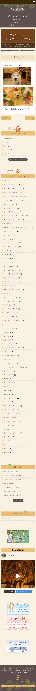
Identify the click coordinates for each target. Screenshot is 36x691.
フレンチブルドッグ (10, 355)
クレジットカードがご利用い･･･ (13, 491)
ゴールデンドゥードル (10, 243)
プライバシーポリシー (19, 25)
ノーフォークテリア (10, 312)
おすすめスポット (26, 670)
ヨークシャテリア (9, 425)
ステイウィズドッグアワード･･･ (13, 472)
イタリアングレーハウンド (11, 192)
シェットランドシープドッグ (12, 262)
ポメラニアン (8, 386)
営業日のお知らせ (9, 483)
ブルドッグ (7, 351)
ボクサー (6, 378)
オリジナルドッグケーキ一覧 (18, 159)
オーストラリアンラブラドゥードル (14, 215)
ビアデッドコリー (9, 340)
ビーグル (6, 336)
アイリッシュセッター (10, 184)
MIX (5, 181)
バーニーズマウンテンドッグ (12, 320)
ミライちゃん (8, 153)
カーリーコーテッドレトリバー (13, 219)
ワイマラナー (8, 437)
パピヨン (6, 332)
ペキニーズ (7, 359)
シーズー (6, 258)
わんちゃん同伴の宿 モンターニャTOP (10, 50)
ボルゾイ (6, 390)
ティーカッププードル (10, 297)
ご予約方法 (4, 670)
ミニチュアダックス (10, 409)
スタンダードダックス (10, 278)
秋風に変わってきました (18, 109)
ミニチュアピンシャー (10, 413)
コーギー (6, 239)
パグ (5, 324)
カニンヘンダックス (10, 223)
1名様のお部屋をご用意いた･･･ (13, 479)
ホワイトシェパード (10, 398)
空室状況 (17, 670)
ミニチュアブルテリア (10, 421)
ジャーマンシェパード (10, 270)
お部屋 (26, 668)
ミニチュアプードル (10, 417)
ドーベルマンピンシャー (11, 301)
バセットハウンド (9, 328)
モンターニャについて (8, 668)
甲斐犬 (6, 448)
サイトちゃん (8, 146)
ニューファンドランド (10, 309)
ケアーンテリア (8, 235)
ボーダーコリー (8, 371)
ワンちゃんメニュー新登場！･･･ (13, 487)
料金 (31, 668)
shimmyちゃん (8, 149)
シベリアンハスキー (10, 266)
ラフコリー (7, 429)
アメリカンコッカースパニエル (13, 188)
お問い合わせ (19, 19)
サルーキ (6, 254)
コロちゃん (7, 142)
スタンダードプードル (10, 281)
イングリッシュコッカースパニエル (14, 196)
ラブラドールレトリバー (11, 433)
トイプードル (8, 305)
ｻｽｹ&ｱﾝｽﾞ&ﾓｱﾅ (8, 138)
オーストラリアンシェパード (12, 212)
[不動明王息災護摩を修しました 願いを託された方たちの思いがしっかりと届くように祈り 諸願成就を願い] (18, 576)
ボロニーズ (7, 394)
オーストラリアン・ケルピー (12, 208)
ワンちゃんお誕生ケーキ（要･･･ (13, 495)
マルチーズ (7, 402)
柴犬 (5, 440)
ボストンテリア (8, 382)
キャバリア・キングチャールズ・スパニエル (17, 227)
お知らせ (6, 518)
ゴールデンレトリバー (10, 247)
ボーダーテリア (8, 375)
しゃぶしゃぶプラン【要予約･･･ (13, 475)
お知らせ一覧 (18, 500)
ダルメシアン (8, 285)
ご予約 (11, 670)
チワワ (6, 293)
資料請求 (19, 22)
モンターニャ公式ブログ (22, 672)
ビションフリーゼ (9, 343)
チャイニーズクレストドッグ (12, 289)
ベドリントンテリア (10, 363)
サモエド (6, 250)
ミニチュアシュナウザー (11, 406)
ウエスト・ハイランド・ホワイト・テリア (16, 200)
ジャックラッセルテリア (11, 274)
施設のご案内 (19, 668)
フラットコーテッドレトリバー (13, 347)
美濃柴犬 (6, 452)
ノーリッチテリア (9, 316)
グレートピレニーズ (10, 231)
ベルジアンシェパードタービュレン (14, 367)
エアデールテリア (9, 204)
